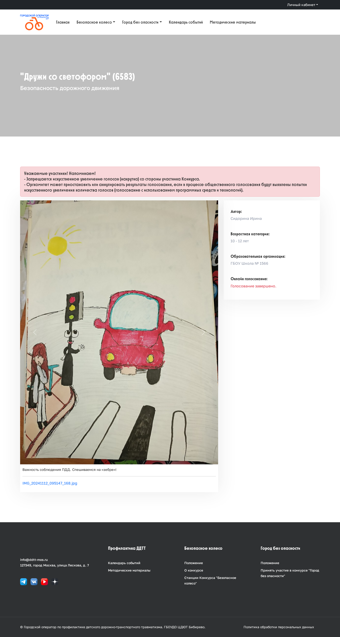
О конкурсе (193, 570)
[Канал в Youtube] (44, 581)
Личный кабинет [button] (301, 5)
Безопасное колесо (94, 22)
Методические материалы (233, 22)
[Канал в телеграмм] (23, 581)
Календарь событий (186, 22)
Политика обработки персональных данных (279, 627)
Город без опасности (140, 22)
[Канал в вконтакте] (34, 581)
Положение (193, 563)
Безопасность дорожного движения (69, 87)
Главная (63, 22)
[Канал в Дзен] (54, 581)
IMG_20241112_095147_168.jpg (49, 483)
